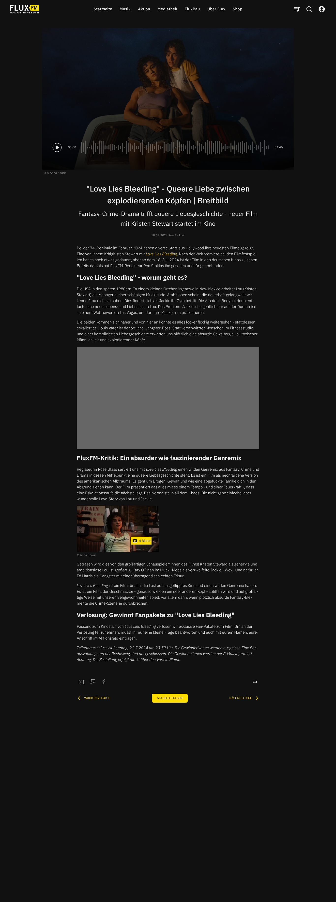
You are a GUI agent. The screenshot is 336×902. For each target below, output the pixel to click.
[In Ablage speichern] (254, 681)
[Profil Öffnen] (321, 9)
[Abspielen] (57, 147)
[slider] (175, 147)
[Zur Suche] (309, 9)
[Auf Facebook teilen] (103, 681)
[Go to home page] (24, 9)
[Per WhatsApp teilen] (92, 681)
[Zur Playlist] (296, 9)
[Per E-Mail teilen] (81, 681)
